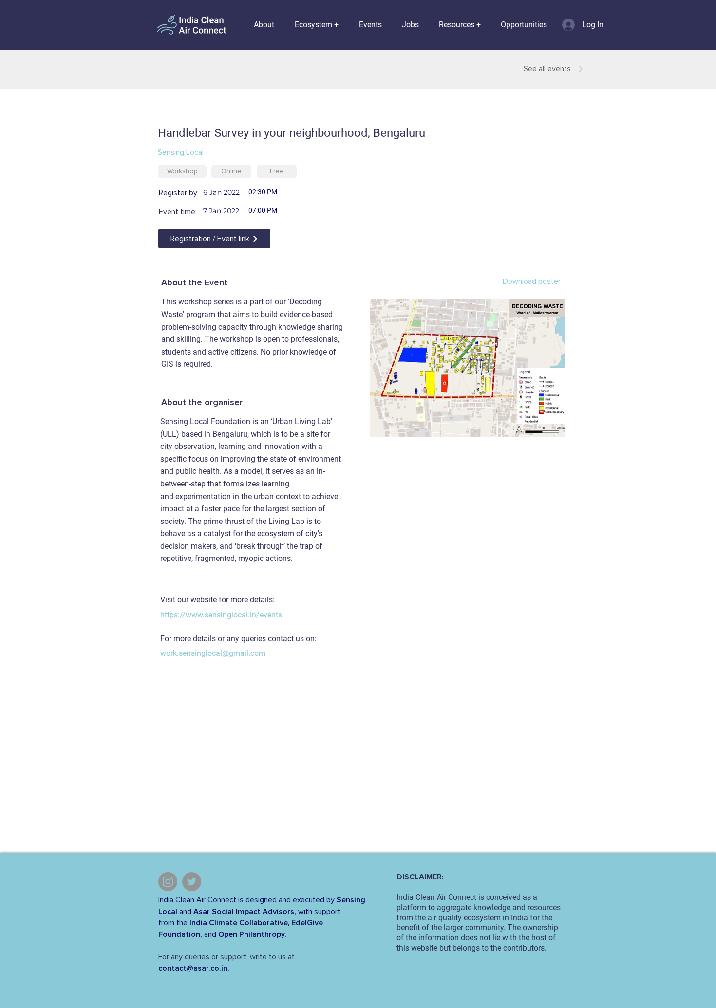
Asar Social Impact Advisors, (244, 911)
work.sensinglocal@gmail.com (212, 653)
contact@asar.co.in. (193, 968)
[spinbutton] (284, 192)
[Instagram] (167, 881)
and (185, 911)
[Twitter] (191, 881)
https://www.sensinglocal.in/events (221, 614)
